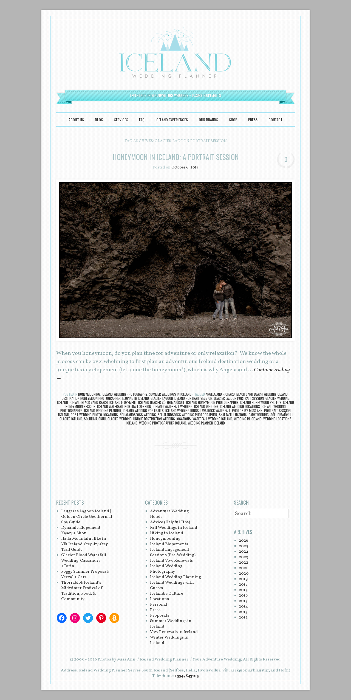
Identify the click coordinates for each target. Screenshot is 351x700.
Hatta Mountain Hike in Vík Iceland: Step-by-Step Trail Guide (84, 544)
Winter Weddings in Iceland (169, 640)
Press (252, 119)
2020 (244, 574)
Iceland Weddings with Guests (172, 585)
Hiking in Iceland (166, 533)
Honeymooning (89, 394)
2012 (243, 617)
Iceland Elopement (123, 402)
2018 (243, 584)
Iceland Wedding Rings (182, 410)
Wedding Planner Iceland (206, 423)
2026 (243, 541)
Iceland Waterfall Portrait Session (124, 406)
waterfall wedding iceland (212, 418)
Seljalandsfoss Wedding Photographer (187, 414)
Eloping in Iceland (135, 398)
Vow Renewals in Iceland (174, 632)
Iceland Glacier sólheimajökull (161, 402)
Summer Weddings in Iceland (170, 394)
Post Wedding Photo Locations (94, 414)
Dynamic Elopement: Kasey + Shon (81, 530)
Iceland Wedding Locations (240, 406)
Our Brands (208, 119)
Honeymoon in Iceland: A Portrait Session (176, 156)
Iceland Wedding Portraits (143, 410)
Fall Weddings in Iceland (173, 528)
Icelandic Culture (166, 594)
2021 (243, 568)
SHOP (233, 119)
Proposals (159, 616)
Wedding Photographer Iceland (162, 423)
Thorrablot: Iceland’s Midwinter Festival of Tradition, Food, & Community (82, 591)
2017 (243, 590)
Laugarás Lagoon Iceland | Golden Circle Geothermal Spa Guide (86, 516)
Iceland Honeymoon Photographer (212, 402)
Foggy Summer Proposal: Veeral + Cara (85, 574)
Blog (99, 119)
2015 (243, 601)
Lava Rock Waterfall (215, 410)
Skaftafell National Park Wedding (244, 414)
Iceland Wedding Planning (175, 577)
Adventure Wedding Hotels (169, 514)
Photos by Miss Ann (247, 410)
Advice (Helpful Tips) (170, 522)
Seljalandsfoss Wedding (138, 414)
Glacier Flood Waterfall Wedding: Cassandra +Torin (83, 560)
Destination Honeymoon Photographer (91, 398)
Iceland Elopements (169, 544)
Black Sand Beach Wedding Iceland (262, 394)
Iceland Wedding (206, 406)
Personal (158, 605)
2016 (243, 595)
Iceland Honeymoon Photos (260, 402)
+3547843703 (186, 676)
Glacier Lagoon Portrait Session (239, 398)
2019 (243, 579)
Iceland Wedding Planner (102, 410)
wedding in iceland (248, 418)
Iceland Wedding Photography (124, 394)
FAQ (142, 119)
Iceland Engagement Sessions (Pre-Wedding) (173, 552)
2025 (243, 546)
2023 (243, 557)
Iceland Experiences (171, 119)
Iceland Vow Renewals (171, 561)
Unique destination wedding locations (162, 418)
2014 (243, 606)
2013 (243, 612)
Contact (275, 119)
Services (121, 119)
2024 (243, 552)
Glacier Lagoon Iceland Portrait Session (181, 398)
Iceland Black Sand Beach (89, 402)
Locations (159, 599)
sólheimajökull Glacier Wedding (108, 418)
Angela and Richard (220, 394)
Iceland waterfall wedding (173, 406)
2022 (243, 563)
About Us (76, 119)
